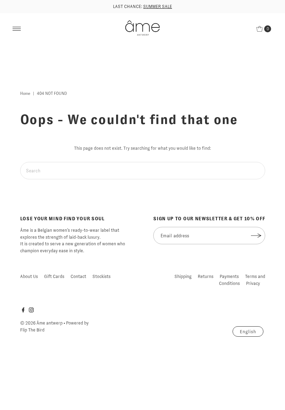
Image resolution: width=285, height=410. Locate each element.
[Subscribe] (256, 235)
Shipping (183, 276)
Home (25, 93)
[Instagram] (31, 311)
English (248, 331)
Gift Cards (54, 276)
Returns (205, 276)
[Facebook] (23, 311)
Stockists (101, 276)
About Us (29, 276)
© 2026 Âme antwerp (41, 323)
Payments (229, 276)
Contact (78, 276)
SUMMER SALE (157, 6)
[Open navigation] (16, 29)
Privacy (253, 283)
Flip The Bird (32, 330)
